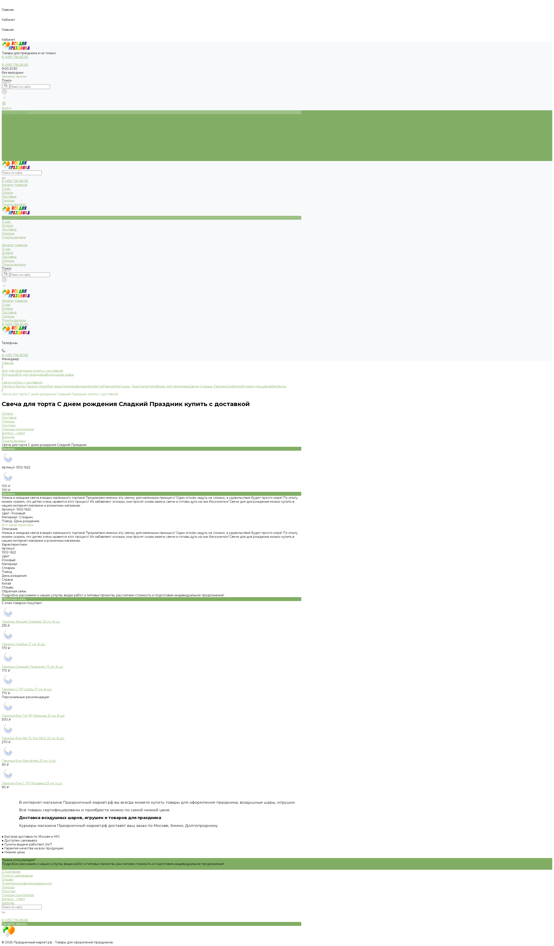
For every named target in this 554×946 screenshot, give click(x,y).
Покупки (8, 425)
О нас (6, 143)
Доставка (9, 151)
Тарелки (220, 386)
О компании (11, 872)
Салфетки (234, 386)
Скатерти (145, 386)
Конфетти (95, 386)
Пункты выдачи (14, 159)
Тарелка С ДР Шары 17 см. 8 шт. (27, 689)
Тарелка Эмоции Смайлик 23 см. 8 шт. (31, 622)
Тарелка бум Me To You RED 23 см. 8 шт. (33, 738)
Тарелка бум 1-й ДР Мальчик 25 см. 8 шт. (33, 716)
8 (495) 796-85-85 (15, 181)
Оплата (7, 147)
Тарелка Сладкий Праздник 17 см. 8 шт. (33, 667)
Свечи (194, 386)
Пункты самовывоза (17, 876)
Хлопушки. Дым (126, 386)
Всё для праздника (31, 375)
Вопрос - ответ (13, 433)
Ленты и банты (13, 386)
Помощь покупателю (18, 429)
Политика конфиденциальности (27, 883)
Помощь (8, 155)
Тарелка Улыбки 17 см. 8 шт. (24, 644)
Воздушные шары (60, 375)
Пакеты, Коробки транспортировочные (56, 386)
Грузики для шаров (256, 386)
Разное (108, 386)
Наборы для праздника (171, 386)
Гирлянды (278, 386)
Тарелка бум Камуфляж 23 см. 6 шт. (29, 761)
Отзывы (7, 879)
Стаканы (206, 386)
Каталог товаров (14, 139)
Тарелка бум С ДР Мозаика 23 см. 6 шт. (32, 783)
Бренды (8, 437)
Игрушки (9, 375)
